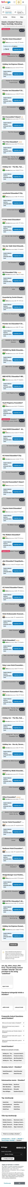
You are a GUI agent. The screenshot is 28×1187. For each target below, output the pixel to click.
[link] (14, 2)
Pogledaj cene (17, 49)
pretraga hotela (6, 1138)
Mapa (21, 17)
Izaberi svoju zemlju (6, 1151)
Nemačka (20, 1138)
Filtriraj (13, 17)
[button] (13, 7)
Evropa (14, 1138)
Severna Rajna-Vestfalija (8, 1140)
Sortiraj (5, 17)
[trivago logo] (6, 2)
